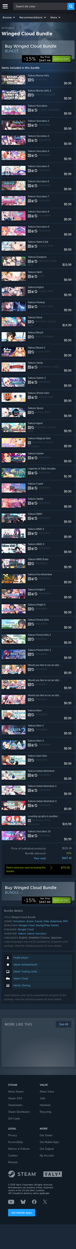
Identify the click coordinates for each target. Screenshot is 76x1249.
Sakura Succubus (36, 933)
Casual (38, 921)
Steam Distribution (19, 1111)
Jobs (42, 1098)
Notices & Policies (19, 1148)
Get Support (47, 1148)
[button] (9, 17)
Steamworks (15, 1105)
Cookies (13, 1155)
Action (29, 921)
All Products (8, 27)
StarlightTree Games (47, 925)
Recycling (45, 1111)
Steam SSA (15, 1098)
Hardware (45, 1105)
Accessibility (15, 1142)
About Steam (16, 1091)
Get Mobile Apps (21, 1212)
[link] (37, 59)
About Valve (47, 1091)
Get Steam (46, 1135)
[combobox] (40, 6)
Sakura (22, 933)
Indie (46, 921)
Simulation (19, 921)
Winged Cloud (27, 925)
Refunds (13, 1162)
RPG (65, 921)
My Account (47, 1155)
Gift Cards (14, 1118)
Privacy (12, 1135)
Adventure (56, 921)
